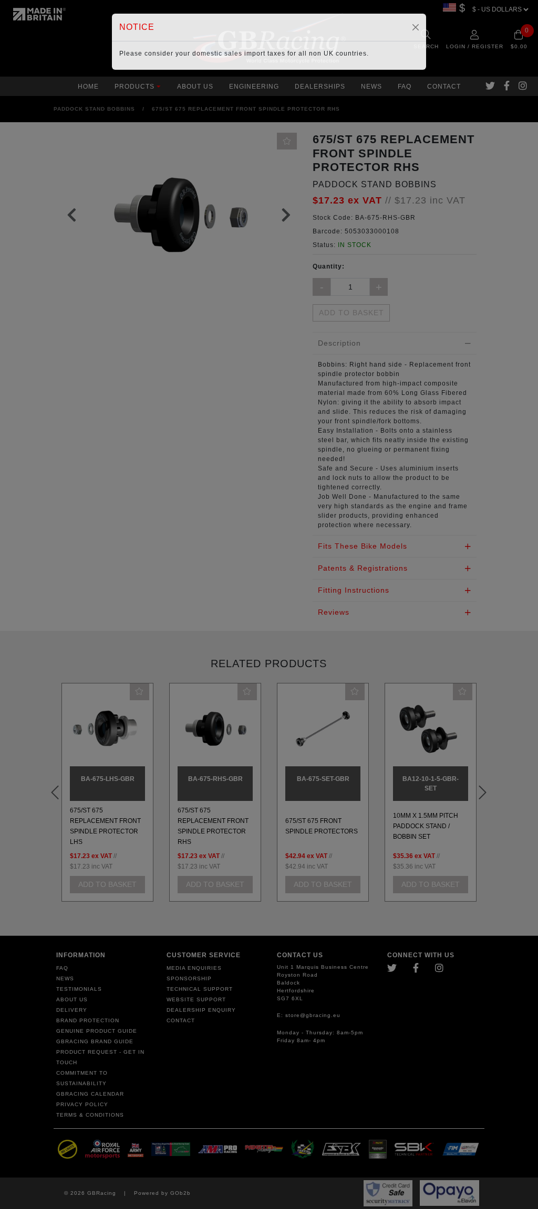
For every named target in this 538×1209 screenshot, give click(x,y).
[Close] (415, 27)
